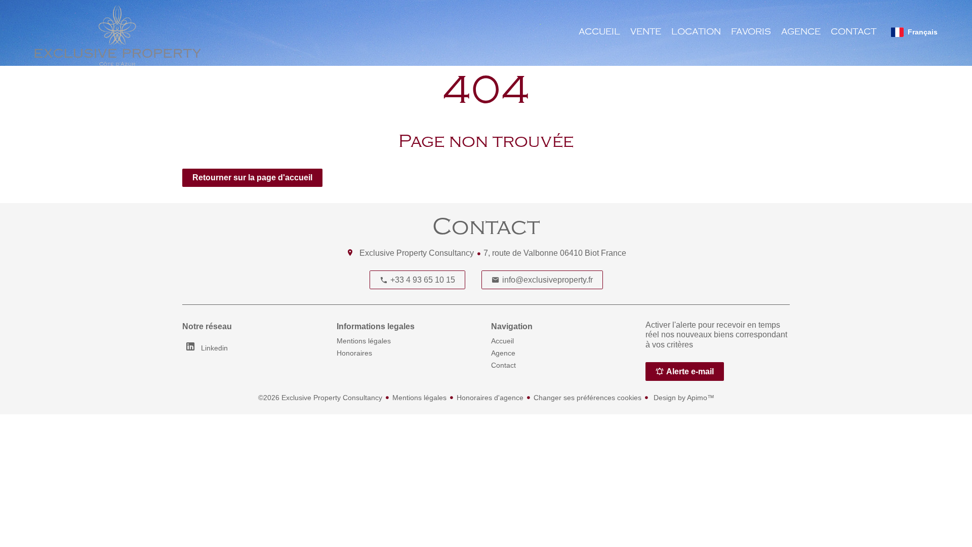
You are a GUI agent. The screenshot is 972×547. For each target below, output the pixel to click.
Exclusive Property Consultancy (416, 253)
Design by (683, 398)
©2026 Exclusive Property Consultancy (320, 398)
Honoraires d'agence (490, 398)
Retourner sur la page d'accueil (252, 177)
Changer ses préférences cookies (587, 398)
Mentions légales (419, 398)
